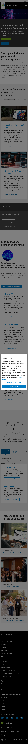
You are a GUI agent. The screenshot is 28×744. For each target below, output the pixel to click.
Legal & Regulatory (6, 676)
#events (5, 43)
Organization (4, 647)
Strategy (3, 644)
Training (8, 222)
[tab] (5, 451)
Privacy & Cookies (15, 731)
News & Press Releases (7, 653)
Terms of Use (4, 731)
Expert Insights (5, 681)
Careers (3, 684)
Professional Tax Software (11, 479)
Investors (3, 687)
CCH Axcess (7, 316)
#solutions (6, 39)
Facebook (2, 718)
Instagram (17, 718)
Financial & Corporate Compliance (10, 673)
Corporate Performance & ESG (9, 670)
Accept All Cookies (14, 386)
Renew (9, 226)
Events (3, 656)
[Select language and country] (25, 1)
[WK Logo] (6, 723)
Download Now (8, 146)
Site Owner (4, 690)
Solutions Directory (6, 661)
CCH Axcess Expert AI (10, 194)
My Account (4, 697)
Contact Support (8, 218)
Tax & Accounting (5, 667)
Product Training (5, 706)
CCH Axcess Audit (9, 399)
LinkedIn (12, 718)
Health (3, 664)
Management (4, 650)
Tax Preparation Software (11, 499)
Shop (2, 700)
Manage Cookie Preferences (14, 382)
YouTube (21, 718)
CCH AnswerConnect (9, 348)
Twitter (7, 718)
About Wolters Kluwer (7, 641)
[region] (14, 372)
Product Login (4, 709)
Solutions (7, 634)
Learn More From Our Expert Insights (11, 286)
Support (3, 703)
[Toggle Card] (14, 539)
